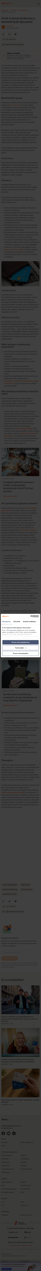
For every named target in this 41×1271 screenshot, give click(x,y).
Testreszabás (19, 648)
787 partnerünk (11, 630)
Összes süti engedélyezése (21, 642)
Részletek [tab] (17, 621)
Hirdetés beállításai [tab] (29, 621)
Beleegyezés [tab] (6, 621)
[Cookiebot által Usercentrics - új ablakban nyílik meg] (30, 616)
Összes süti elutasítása (20, 653)
